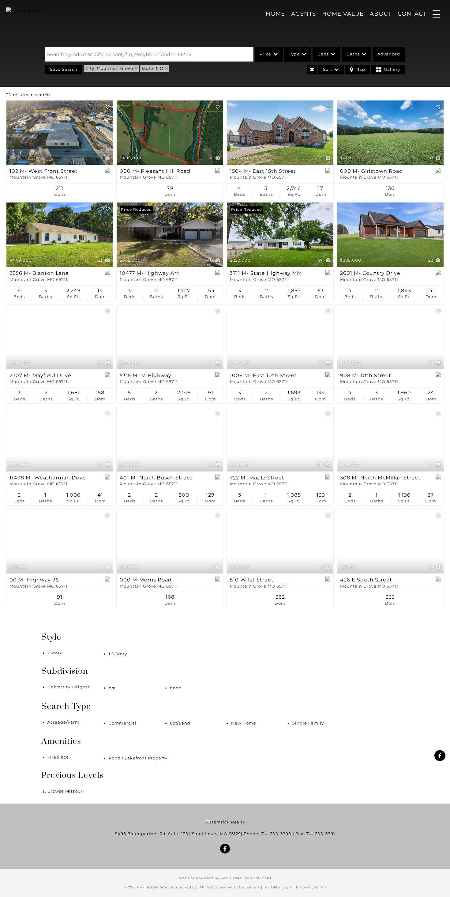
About (381, 13)
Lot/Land (180, 723)
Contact (412, 13)
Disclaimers (248, 887)
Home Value (343, 13)
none (176, 687)
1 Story (54, 652)
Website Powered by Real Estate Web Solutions (225, 878)
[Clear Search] (312, 69)
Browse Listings (311, 887)
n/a (112, 687)
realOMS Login (278, 887)
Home (275, 13)
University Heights (68, 686)
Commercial (123, 723)
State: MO (152, 68)
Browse (65, 791)
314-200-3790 (276, 833)
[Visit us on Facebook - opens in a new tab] (439, 755)
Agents (303, 13)
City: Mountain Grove (109, 68)
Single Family (308, 723)
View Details (59, 132)
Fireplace (58, 757)
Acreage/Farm (63, 722)
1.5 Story (118, 653)
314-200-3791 (320, 833)
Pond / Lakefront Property (138, 757)
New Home (243, 723)
